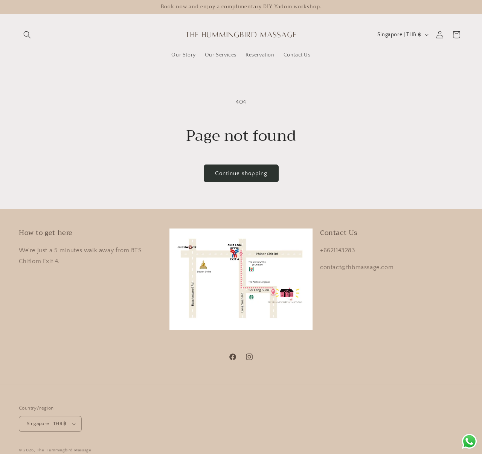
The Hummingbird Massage (64, 450)
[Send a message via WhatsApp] (469, 441)
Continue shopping (241, 173)
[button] (27, 34)
